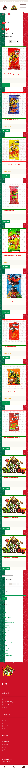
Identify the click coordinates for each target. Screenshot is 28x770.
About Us (6, 723)
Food (4, 640)
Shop (5, 728)
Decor (4, 635)
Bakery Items (6, 630)
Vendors (5, 707)
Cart (5, 747)
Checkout (6, 750)
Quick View (6, 85)
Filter (4, 598)
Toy (4, 658)
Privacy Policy (7, 699)
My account (6, 741)
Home (3, 22)
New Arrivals (6, 650)
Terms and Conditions (9, 704)
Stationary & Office (7, 655)
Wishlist (6, 744)
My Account (4, 767)
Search (14, 767)
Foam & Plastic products (8, 622)
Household (5, 645)
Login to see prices (7, 80)
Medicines (5, 653)
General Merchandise (8, 643)
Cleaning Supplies (7, 617)
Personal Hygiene (7, 648)
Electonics (5, 638)
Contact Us (6, 726)
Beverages (5, 610)
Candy (4, 612)
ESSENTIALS (6, 627)
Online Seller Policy (8, 702)
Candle (4, 632)
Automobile (6, 625)
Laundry (5, 620)
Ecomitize (10, 761)
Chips (4, 615)
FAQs (5, 720)
